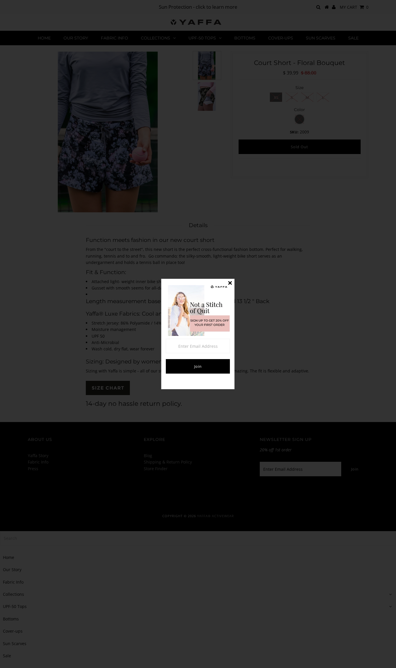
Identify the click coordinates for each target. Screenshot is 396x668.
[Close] (230, 283)
